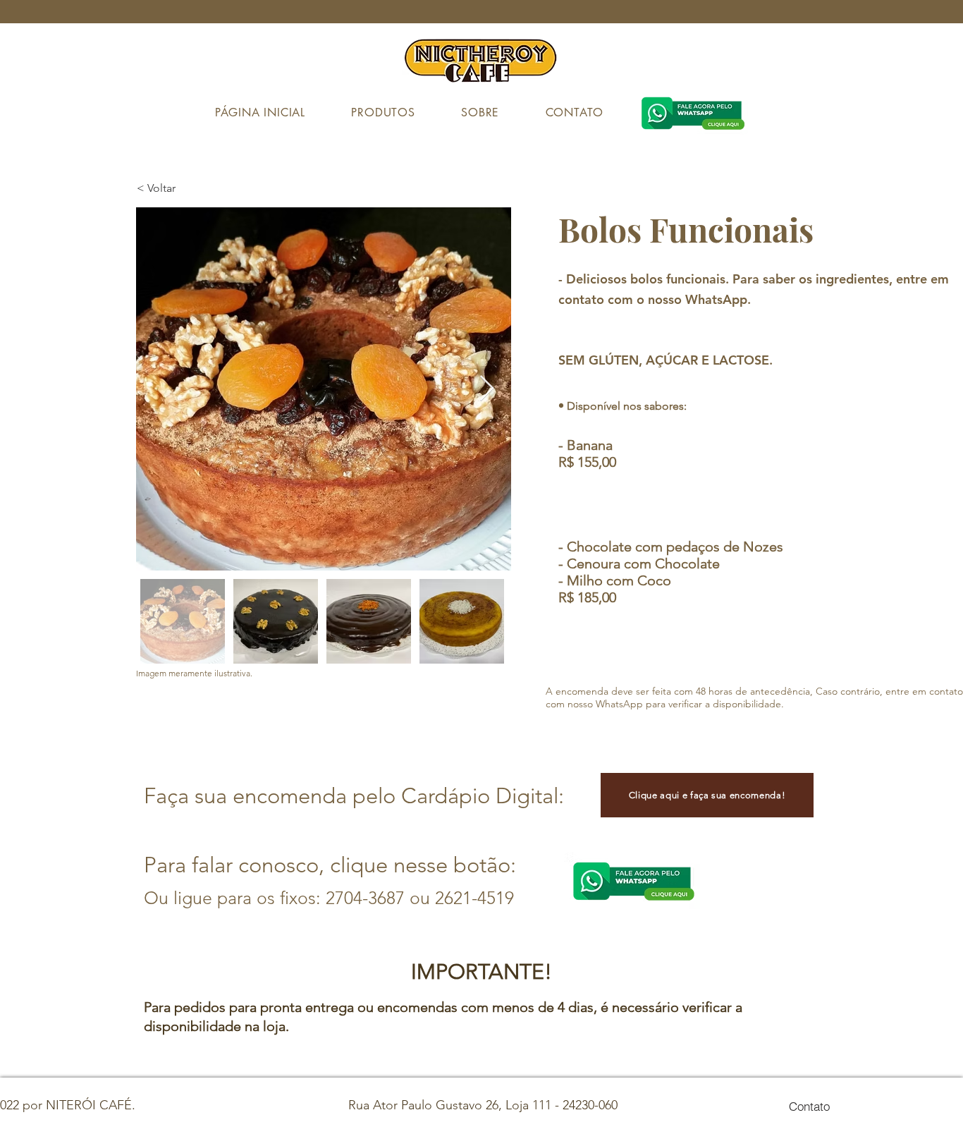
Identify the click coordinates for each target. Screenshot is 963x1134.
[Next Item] (487, 389)
